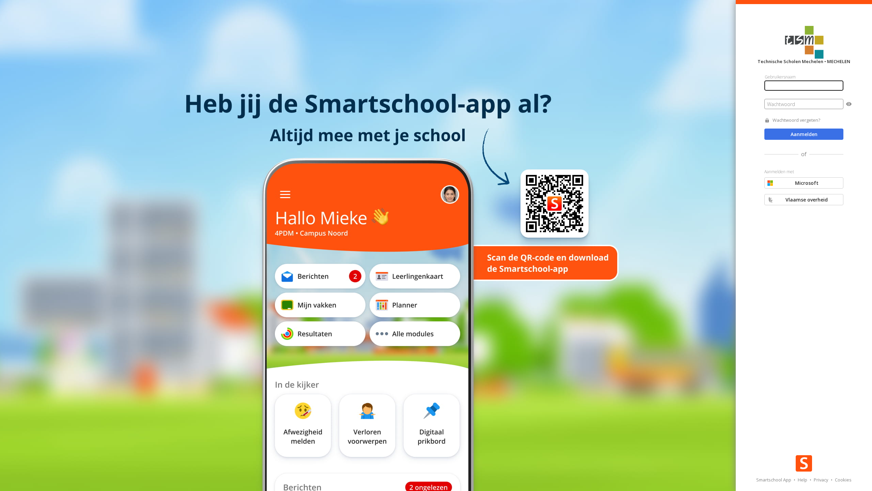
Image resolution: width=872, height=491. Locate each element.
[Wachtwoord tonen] (849, 104)
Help (803, 480)
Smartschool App (774, 480)
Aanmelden (804, 134)
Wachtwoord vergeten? (796, 120)
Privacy (821, 480)
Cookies (843, 480)
